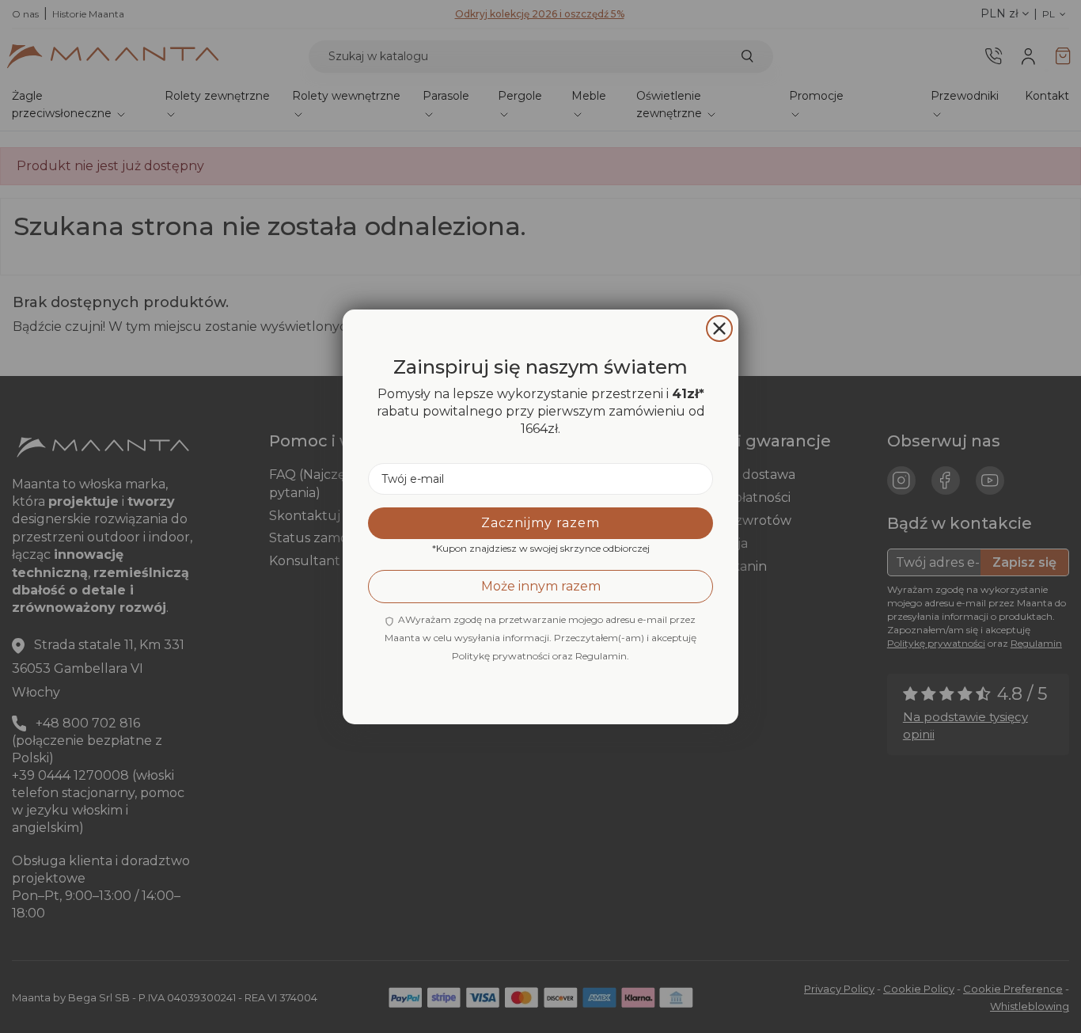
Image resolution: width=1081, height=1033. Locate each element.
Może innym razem (541, 585)
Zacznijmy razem (540, 522)
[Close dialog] (719, 328)
